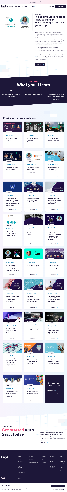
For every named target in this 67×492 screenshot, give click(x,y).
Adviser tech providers (32, 460)
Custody (19, 463)
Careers (51, 459)
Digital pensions (20, 464)
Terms (61, 458)
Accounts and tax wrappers (22, 458)
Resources (24, 6)
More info (11, 146)
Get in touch (60, 6)
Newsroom (51, 461)
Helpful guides (51, 390)
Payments (19, 470)
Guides (43, 458)
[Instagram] (4, 478)
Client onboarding (21, 459)
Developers (51, 6)
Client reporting (20, 461)
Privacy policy (62, 459)
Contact (43, 464)
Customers (51, 464)
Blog (50, 463)
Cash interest (62, 465)
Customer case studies (53, 394)
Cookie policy (62, 467)
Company (31, 6)
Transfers (19, 478)
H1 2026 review (10, 1)
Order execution (62, 461)
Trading (19, 476)
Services (11, 6)
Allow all (58, 485)
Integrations (20, 469)
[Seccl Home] (4, 6)
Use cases (17, 6)
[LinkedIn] (2, 478)
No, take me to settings (58, 489)
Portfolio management (21, 472)
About (51, 458)
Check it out (39, 64)
